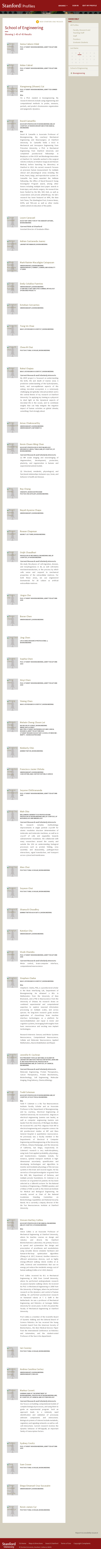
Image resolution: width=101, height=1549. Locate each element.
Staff (75, 36)
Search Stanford (51, 1543)
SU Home (22, 1543)
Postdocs (76, 39)
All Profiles (74, 25)
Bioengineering (79, 73)
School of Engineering (79, 68)
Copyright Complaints (82, 1543)
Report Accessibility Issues (86, 1533)
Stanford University (9, 1545)
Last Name (74, 48)
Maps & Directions (36, 1543)
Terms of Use (66, 1543)
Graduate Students (80, 42)
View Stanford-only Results (51, 21)
